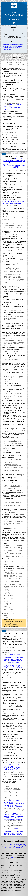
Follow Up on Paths (8, 49)
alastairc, (10, 30)
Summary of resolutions (9, 50)
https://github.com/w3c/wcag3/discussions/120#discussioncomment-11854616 (14, 163)
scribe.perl (11, 857)
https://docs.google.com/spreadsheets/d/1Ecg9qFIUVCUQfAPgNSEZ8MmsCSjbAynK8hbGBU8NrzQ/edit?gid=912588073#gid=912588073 (13, 816)
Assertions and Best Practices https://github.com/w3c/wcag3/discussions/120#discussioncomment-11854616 (13, 46)
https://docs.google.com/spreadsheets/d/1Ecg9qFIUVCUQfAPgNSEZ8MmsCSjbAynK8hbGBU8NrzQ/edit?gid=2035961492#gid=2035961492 (13, 657)
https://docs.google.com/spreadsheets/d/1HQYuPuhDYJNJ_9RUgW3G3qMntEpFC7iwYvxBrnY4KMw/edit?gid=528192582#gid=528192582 (14, 768)
